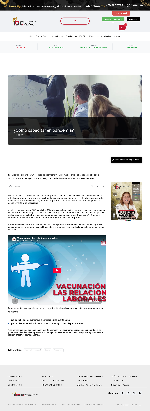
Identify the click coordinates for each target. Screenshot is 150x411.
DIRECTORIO (13, 380)
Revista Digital (42, 36)
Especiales (94, 36)
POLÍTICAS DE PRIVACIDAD (53, 380)
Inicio (31, 36)
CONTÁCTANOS (15, 385)
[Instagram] (128, 393)
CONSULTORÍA (83, 380)
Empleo (47, 350)
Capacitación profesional (33, 350)
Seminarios (133, 19)
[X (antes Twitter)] (134, 393)
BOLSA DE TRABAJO (120, 385)
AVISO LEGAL (48, 376)
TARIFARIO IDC (117, 380)
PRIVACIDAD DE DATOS (52, 385)
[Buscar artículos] (75, 21)
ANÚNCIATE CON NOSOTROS (124, 376)
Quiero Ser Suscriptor (113, 19)
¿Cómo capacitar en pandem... (126, 159)
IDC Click (83, 36)
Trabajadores (58, 350)
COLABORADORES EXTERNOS (90, 376)
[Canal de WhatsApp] (135, 5)
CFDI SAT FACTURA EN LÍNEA (89, 385)
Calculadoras (71, 36)
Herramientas (57, 36)
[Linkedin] (140, 393)
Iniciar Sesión (120, 13)
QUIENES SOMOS (15, 376)
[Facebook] (122, 393)
